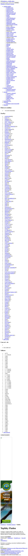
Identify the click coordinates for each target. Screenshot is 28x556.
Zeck (6, 191)
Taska (6, 241)
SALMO (7, 325)
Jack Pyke (7, 297)
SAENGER (7, 116)
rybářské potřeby (7, 6)
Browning (7, 214)
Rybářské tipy (9, 97)
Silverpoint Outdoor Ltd (10, 292)
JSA (6, 259)
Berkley (6, 130)
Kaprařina (8, 95)
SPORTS (7, 336)
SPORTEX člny (8, 295)
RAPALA (7, 218)
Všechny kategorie (10, 41)
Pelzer (6, 313)
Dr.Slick (7, 221)
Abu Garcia (7, 140)
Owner (6, 289)
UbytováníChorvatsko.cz (10, 552)
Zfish (6, 184)
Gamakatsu (7, 254)
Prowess (7, 276)
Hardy (6, 329)
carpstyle (7, 172)
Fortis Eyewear (8, 149)
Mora (6, 306)
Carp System (8, 282)
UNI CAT (7, 309)
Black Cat (7, 178)
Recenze (8, 99)
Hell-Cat (7, 152)
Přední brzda (9, 20)
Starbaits (7, 253)
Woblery (8, 16)
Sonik (6, 247)
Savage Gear (8, 123)
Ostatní (6, 223)
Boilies (7, 15)
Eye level (7, 257)
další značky (6, 339)
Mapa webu (21, 550)
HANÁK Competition (10, 267)
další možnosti (6, 432)
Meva (6, 333)
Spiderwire (7, 234)
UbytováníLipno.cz (5, 553)
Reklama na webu (11, 548)
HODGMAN (8, 256)
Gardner (7, 136)
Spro (6, 182)
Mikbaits (7, 142)
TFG (6, 197)
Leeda (6, 179)
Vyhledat (16, 2)
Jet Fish (6, 248)
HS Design (7, 181)
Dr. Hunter (7, 227)
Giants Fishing (8, 129)
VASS (6, 261)
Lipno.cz (19, 552)
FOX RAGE (8, 151)
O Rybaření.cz (7, 550)
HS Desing (7, 287)
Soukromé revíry (7, 101)
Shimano (8, 44)
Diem (6, 320)
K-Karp (6, 274)
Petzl (6, 236)
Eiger (6, 293)
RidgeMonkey (8, 139)
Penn (6, 202)
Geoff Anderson (8, 243)
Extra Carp (7, 263)
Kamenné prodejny (10, 90)
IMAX (6, 212)
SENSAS (7, 300)
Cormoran (8, 48)
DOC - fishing (8, 122)
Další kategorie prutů (11, 13)
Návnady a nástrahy (10, 14)
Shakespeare (8, 217)
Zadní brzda (9, 22)
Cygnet (6, 244)
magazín (5, 92)
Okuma (6, 279)
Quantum (7, 187)
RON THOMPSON (9, 198)
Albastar (7, 246)
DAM (6, 168)
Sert (6, 319)
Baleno (6, 162)
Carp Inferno (8, 159)
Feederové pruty (10, 9)
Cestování (5, 102)
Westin (6, 156)
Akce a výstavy (9, 94)
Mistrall (6, 305)
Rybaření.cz (3, 524)
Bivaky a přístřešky (10, 27)
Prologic (7, 132)
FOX (7, 46)
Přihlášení (3, 4)
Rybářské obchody (7, 88)
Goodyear (7, 225)
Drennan (7, 185)
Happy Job (7, 299)
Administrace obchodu (6, 549)
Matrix (6, 164)
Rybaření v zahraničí (11, 93)
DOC (6, 200)
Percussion (7, 155)
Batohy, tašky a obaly (11, 32)
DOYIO (7, 277)
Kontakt (12, 550)
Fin (5, 153)
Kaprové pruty (9, 10)
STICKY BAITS (9, 231)
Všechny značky (10, 49)
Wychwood (7, 145)
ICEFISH (7, 238)
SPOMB (7, 318)
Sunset (6, 338)
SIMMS (7, 166)
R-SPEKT (7, 120)
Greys (6, 195)
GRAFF (7, 328)
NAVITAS (7, 133)
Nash (6, 146)
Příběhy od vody (10, 98)
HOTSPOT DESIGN (10, 126)
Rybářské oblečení (10, 38)
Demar (6, 175)
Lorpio (6, 302)
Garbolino (7, 296)
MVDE (6, 237)
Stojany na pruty (10, 33)
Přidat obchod (19, 548)
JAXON (7, 266)
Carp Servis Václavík (10, 272)
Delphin (7, 119)
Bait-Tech (7, 189)
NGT (6, 269)
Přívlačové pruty (10, 11)
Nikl (6, 204)
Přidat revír (24, 548)
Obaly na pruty (9, 35)
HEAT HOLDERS (9, 283)
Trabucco (7, 280)
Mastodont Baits (8, 171)
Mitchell (7, 211)
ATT (6, 270)
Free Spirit (7, 322)
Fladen (6, 312)
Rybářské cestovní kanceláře (12, 103)
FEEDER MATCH (9, 335)
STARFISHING (8, 264)
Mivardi (8, 45)
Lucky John (7, 169)
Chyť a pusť (7, 192)
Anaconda (7, 188)
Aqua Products (8, 220)
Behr (6, 158)
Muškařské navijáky (10, 23)
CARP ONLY (8, 201)
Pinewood (7, 316)
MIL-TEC (7, 240)
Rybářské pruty (9, 7)
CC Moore (7, 230)
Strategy (7, 315)
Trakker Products (9, 194)
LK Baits (7, 135)
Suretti (6, 303)
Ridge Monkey (8, 161)
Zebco (6, 260)
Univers (6, 176)
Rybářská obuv (9, 40)
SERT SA (7, 326)
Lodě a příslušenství (10, 18)
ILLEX (6, 250)
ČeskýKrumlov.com (14, 553)
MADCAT (7, 210)
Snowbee (7, 284)
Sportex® (7, 332)
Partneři (16, 550)
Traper (6, 286)
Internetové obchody (11, 89)
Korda (6, 148)
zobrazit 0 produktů (5, 435)
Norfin (6, 128)
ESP (6, 205)
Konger (6, 310)
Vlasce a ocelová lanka (11, 36)
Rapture (6, 174)
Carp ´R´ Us (7, 224)
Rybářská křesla (9, 28)
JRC (6, 165)
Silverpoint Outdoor (9, 273)
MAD (6, 290)
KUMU (6, 138)
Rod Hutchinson (8, 208)
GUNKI (7, 215)
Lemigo (6, 308)
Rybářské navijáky (10, 19)
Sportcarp (7, 207)
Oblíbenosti (10, 538)
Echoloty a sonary (10, 29)
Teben (6, 228)
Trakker (6, 143)
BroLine (7, 331)
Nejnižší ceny (17, 538)
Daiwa (6, 323)
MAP (6, 251)
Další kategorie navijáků (11, 24)
